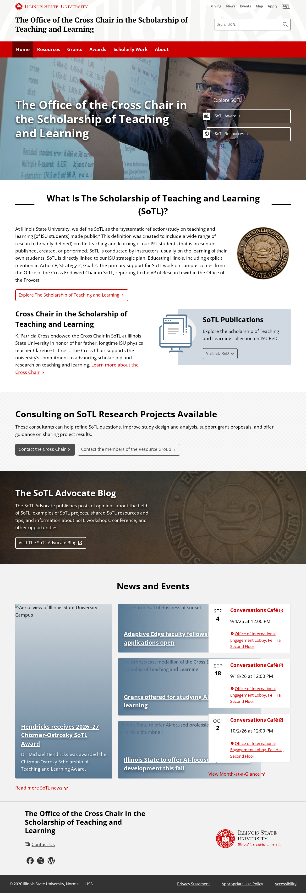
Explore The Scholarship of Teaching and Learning (69, 295)
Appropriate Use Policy (242, 884)
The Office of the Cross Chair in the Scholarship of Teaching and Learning (101, 24)
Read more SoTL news (38, 788)
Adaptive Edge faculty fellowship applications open (170, 638)
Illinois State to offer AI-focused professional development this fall (187, 764)
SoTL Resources (229, 133)
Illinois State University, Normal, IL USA (58, 884)
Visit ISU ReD (217, 353)
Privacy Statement (193, 884)
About (162, 49)
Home (23, 49)
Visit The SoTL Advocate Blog (47, 542)
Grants (74, 49)
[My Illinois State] (286, 6)
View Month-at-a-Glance (234, 774)
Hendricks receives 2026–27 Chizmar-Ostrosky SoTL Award (60, 735)
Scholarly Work (131, 49)
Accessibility (285, 884)
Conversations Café (254, 610)
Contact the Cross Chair (42, 449)
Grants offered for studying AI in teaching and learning (189, 701)
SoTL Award (225, 116)
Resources (48, 49)
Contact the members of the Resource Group (126, 449)
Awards (97, 49)
